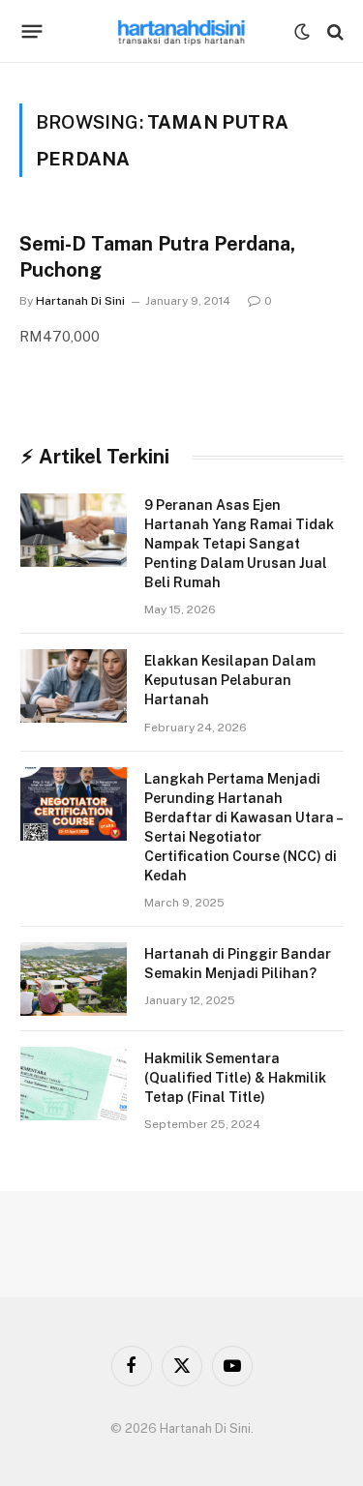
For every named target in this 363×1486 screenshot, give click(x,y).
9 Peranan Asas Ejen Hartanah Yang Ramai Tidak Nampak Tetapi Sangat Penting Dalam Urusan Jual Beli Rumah (239, 543)
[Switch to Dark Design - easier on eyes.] (302, 32)
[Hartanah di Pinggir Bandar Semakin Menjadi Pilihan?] (73, 979)
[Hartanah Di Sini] (181, 31)
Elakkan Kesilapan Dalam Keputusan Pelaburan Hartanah (230, 680)
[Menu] (32, 32)
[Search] (333, 31)
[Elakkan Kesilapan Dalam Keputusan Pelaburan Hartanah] (73, 686)
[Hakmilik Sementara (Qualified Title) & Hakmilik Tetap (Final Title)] (73, 1083)
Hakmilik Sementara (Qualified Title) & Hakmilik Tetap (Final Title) (235, 1078)
